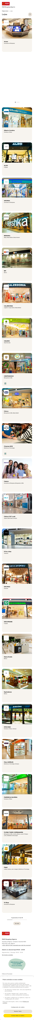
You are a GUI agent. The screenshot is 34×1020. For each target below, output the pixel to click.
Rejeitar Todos (18, 1011)
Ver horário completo (7, 955)
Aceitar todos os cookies (17, 1015)
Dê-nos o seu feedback (17, 965)
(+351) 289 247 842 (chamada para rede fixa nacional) (16, 945)
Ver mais (17, 923)
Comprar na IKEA (17, 99)
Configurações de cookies (18, 1007)
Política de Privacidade (7, 973)
